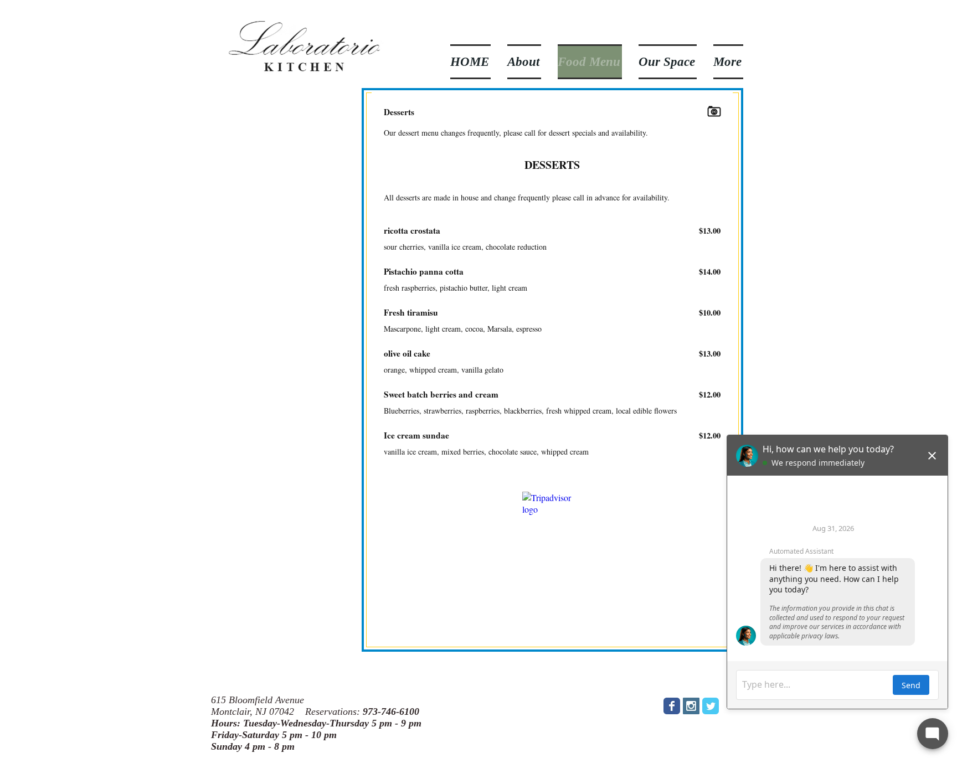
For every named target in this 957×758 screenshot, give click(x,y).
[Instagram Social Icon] (691, 706)
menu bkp (234, 622)
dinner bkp (226, 601)
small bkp (238, 596)
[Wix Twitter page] (710, 706)
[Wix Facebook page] (671, 706)
